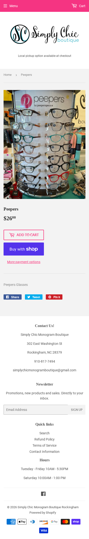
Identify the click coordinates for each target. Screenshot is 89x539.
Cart (81, 6)
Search (44, 433)
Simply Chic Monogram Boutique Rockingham (48, 507)
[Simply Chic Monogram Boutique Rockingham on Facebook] (43, 494)
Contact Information (44, 452)
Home (8, 74)
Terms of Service (44, 445)
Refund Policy (44, 439)
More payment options (23, 262)
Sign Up (76, 410)
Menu (13, 6)
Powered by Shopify (42, 512)
